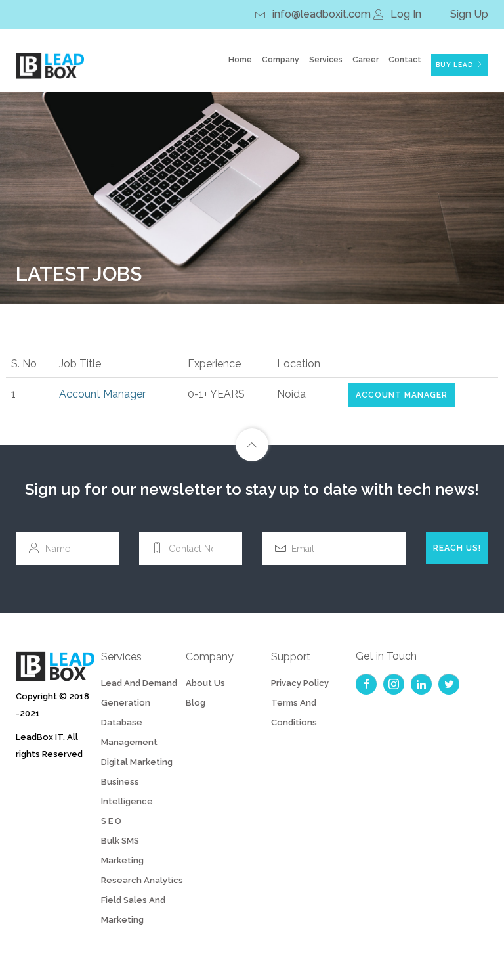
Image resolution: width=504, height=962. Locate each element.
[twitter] (448, 684)
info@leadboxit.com (321, 14)
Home (240, 59)
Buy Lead (454, 64)
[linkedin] (421, 684)
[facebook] (366, 684)
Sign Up (469, 14)
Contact (404, 59)
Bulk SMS (120, 841)
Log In (405, 14)
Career (365, 59)
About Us (205, 683)
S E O (111, 821)
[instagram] (393, 684)
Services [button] (326, 59)
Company (280, 59)
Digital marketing (137, 762)
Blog (195, 703)
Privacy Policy (300, 683)
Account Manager (402, 395)
